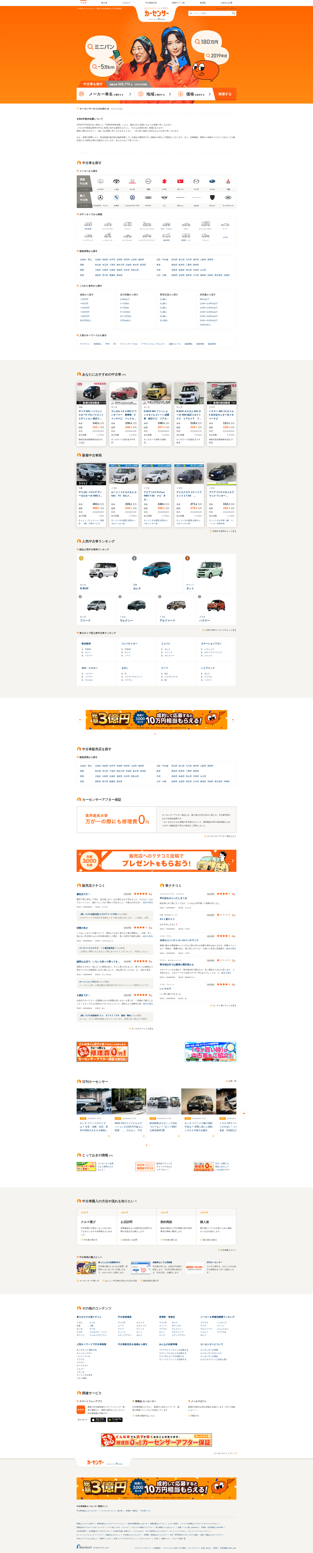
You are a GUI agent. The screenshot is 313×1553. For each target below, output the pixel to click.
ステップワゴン (125, 1335)
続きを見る (148, 902)
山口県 (203, 270)
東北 (90, 259)
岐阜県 (182, 265)
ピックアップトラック (147, 240)
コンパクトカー (107, 229)
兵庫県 (105, 270)
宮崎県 (210, 275)
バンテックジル (83, 1356)
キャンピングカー (205, 229)
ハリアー (89, 677)
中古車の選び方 (90, 1240)
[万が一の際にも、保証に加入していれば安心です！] (156, 1446)
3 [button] (153, 1145)
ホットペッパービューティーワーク (90, 1535)
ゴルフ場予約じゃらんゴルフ (155, 1531)
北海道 (83, 259)
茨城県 (129, 265)
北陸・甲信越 (162, 259)
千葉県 (112, 265)
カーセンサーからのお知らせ (94, 108)
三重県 (189, 265)
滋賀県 (119, 270)
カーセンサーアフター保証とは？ (221, 836)
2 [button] (158, 733)
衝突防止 (98, 344)
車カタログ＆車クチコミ (89, 1317)
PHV (107, 344)
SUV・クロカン (166, 229)
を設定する (195, 94)
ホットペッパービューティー (199, 1531)
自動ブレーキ (175, 344)
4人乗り (163, 303)
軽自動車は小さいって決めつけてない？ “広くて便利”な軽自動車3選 (163, 1127)
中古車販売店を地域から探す (133, 1344)
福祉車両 (166, 240)
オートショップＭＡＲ (89, 982)
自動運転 (188, 344)
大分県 (196, 275)
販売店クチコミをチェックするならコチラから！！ (164, 1166)
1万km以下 (125, 299)
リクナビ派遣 (173, 1524)
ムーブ (121, 1326)
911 (166, 674)
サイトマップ (221, 8)
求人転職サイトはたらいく (165, 1527)
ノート (128, 655)
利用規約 (157, 1548)
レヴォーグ (209, 649)
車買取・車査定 (167, 1317)
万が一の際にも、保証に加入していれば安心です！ (223, 1166)
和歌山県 (135, 270)
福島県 (141, 259)
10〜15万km (125, 316)
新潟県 (174, 259)
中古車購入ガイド (228, 1250)
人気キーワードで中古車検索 (91, 1344)
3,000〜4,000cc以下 (209, 320)
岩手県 (112, 259)
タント (88, 652)
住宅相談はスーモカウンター (99, 1531)
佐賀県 (182, 275)
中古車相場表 (125, 1317)
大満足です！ (83, 995)
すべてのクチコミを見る (142, 1029)
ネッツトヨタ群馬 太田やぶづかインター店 (123, 522)
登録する (195, 1416)
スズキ (79, 1332)
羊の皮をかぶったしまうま (173, 898)
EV (114, 344)
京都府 (112, 270)
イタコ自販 (81, 1378)
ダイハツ (80, 1335)
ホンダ (79, 1329)
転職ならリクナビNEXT (85, 1524)
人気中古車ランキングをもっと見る (220, 630)
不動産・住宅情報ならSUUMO (212, 1527)
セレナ (167, 649)
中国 (158, 270)
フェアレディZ (170, 677)
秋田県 (127, 259)
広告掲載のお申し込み (228, 1548)
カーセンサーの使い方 (89, 1281)
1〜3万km (124, 303)
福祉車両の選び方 (151, 1281)
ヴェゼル (89, 680)
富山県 (182, 259)
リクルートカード (144, 1538)
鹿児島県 (218, 275)
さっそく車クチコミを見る (224, 1005)
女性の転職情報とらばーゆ (137, 1524)
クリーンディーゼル (129, 344)
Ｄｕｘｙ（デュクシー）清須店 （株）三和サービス (91, 522)
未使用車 (200, 344)
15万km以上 (125, 320)
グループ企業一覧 (179, 1538)
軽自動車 (88, 229)
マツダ (92, 1329)
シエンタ (80, 1372)
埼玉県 (105, 265)
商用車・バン (186, 240)
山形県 (134, 259)
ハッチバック (108, 240)
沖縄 (164, 275)
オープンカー (127, 240)
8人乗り (163, 316)
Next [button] (233, 719)
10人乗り (164, 320)
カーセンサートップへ (223, 1453)
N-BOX (88, 649)
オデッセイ (177, 1326)
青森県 (105, 259)
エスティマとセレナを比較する (172, 1353)
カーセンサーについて (211, 1344)
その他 (225, 237)
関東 (82, 265)
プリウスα (221, 1332)
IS (126, 674)
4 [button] (156, 1145)
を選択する (106, 94)
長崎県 (203, 275)
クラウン (129, 680)
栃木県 (136, 265)
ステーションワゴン (147, 229)
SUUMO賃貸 (81, 1531)
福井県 (196, 259)
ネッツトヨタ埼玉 (84, 1375)
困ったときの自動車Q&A (109, 1262)
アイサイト (85, 344)
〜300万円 (84, 316)
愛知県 (174, 265)
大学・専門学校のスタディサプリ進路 (184, 1535)
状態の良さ (82, 928)
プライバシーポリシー (143, 1548)
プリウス (208, 677)
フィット (122, 1332)
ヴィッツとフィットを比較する (172, 1359)
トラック (205, 240)
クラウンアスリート (133, 677)
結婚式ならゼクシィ (113, 1535)
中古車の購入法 (170, 1240)
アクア (203, 1326)
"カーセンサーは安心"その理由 (174, 1548)
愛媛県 (112, 275)
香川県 (105, 275)
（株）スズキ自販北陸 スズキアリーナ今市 (98, 914)
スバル (92, 1322)
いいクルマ (165, 988)
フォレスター (223, 1329)
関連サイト (165, 1538)
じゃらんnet (137, 1531)
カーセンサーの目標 (209, 1350)
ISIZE (156, 1538)
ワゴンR (121, 1322)
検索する (225, 94)
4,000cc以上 (205, 325)
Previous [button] (80, 719)
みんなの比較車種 (168, 1344)
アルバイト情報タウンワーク (142, 1527)
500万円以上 (85, 320)
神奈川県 (120, 265)
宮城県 (119, 259)
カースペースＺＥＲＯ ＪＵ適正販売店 (97, 948)
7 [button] (166, 1145)
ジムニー (204, 1332)
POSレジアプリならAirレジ (87, 1538)
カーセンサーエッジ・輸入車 (111, 1511)
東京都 (98, 265)
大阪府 (98, 270)
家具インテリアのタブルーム (124, 1538)
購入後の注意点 (210, 1240)
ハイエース (222, 1322)
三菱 (91, 1326)
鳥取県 (174, 270)
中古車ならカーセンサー (132, 1535)
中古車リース (145, 1511)
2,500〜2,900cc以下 (209, 316)
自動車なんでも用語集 (162, 1262)
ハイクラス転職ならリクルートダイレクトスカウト (199, 1524)
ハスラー (89, 655)
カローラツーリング (213, 652)
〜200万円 (84, 312)
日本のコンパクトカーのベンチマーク (179, 940)
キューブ (140, 1322)
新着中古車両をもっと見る (224, 531)
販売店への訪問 (130, 1240)
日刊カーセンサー (214, 1262)
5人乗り (163, 308)
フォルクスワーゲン (98, 1335)
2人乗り (163, 299)
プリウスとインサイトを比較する (173, 1350)
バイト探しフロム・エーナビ (117, 1527)
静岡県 (196, 265)
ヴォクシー (169, 655)
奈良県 (127, 270)
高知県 (119, 275)
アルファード (178, 1332)
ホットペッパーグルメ (177, 1531)
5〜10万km (125, 312)
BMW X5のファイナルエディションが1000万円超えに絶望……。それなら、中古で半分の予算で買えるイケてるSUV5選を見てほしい (129, 1130)
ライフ (121, 1329)
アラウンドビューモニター (153, 344)
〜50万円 (84, 303)
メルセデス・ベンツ (98, 1332)
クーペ (225, 229)
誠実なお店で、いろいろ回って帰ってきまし (99, 961)
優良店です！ (83, 894)
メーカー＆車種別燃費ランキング (217, 1317)
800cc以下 (204, 299)
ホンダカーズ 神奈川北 (87, 1350)
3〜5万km (124, 308)
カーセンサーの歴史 (209, 1356)
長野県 (210, 259)
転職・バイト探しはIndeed (188, 1527)
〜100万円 (84, 308)
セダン (186, 229)
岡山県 (189, 270)
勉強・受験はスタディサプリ (211, 1535)
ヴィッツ (140, 1329)
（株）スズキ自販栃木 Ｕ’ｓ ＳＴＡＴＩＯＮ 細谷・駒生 (105, 1015)
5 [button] (159, 1145)
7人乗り (163, 312)
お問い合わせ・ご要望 (209, 1548)
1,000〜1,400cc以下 (209, 303)
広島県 (196, 270)
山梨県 (203, 259)
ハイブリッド (88, 240)
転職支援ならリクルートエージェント (111, 1524)
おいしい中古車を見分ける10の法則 (121, 1281)
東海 (158, 265)
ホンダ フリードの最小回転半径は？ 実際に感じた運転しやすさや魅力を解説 (199, 1127)
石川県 (189, 259)
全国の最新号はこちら (145, 1416)
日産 (79, 1326)
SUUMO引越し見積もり (121, 1531)
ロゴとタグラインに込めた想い (214, 1359)
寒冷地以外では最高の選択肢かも (177, 964)
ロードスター (82, 1365)
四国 (82, 275)
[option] (156, 720)
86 (165, 680)
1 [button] (154, 733)
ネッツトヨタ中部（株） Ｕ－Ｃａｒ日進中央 (221, 522)
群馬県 (143, 265)
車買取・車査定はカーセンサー (155, 1535)
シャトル (208, 655)
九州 (158, 275)
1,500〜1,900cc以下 (209, 308)
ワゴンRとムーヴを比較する (171, 1356)
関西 (82, 270)
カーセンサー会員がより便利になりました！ (105, 1166)
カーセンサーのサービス (211, 1353)
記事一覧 (232, 1081)
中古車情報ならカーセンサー (87, 1511)
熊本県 (189, 275)
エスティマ (141, 1326)
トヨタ (79, 1322)
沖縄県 (227, 275)
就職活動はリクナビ (157, 1524)
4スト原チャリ (167, 919)
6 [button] (163, 1145)
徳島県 (98, 275)
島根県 (182, 270)
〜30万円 (84, 299)
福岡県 (174, 275)
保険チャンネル (105, 1538)
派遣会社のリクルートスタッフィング (90, 1527)
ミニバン (127, 229)
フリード (168, 652)
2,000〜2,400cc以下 (209, 312)
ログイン (233, 8)
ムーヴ (162, 1335)
